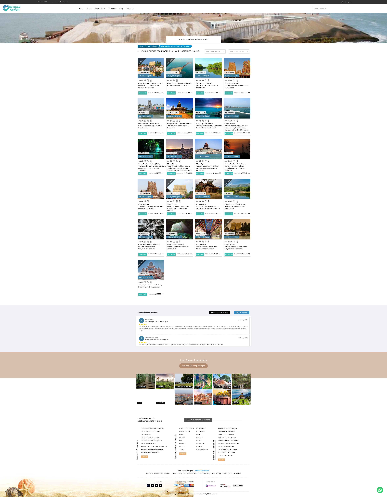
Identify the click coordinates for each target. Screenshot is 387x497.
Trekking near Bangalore (150, 452)
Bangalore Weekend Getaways (152, 428)
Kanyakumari (201, 428)
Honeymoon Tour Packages (228, 440)
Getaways (111, 8)
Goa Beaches (146, 434)
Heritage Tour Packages (227, 437)
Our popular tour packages (193, 366)
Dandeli (182, 437)
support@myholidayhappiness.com (62, 2)
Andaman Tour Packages (227, 428)
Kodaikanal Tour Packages (228, 449)
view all (144, 456)
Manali (198, 440)
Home (81, 8)
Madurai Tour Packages (226, 452)
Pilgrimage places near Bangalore (154, 446)
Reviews (167, 473)
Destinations (99, 8)
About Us (149, 473)
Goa (181, 440)
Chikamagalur (184, 431)
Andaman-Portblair (186, 428)
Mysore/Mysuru (202, 449)
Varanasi (203, 397)
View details (142, 93)
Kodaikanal (200, 431)
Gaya (145, 397)
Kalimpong (145, 381)
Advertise (237, 473)
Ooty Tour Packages (225, 455)
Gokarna (182, 443)
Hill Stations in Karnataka (150, 437)
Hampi (181, 446)
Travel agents (227, 473)
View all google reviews (219, 312)
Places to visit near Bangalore (152, 449)
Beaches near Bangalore (150, 431)
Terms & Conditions (190, 473)
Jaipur (181, 449)
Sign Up (349, 2)
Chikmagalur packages (226, 431)
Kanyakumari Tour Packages (228, 443)
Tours (88, 8)
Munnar (199, 446)
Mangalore (200, 443)
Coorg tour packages (226, 434)
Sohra (203, 381)
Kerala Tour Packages (226, 446)
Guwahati (222, 381)
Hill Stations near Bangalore (151, 440)
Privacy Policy (177, 473)
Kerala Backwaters (148, 443)
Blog (121, 8)
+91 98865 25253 (41, 2)
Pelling (241, 397)
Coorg (181, 434)
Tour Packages (152, 46)
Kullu (198, 434)
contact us (130, 8)
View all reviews (241, 312)
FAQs (213, 473)
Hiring (218, 473)
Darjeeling (165, 381)
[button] (347, 9)
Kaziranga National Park (184, 381)
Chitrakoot (165, 397)
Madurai (199, 437)
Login (341, 2)
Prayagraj (184, 397)
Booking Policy (204, 473)
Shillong (241, 381)
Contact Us (158, 473)
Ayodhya (222, 397)
